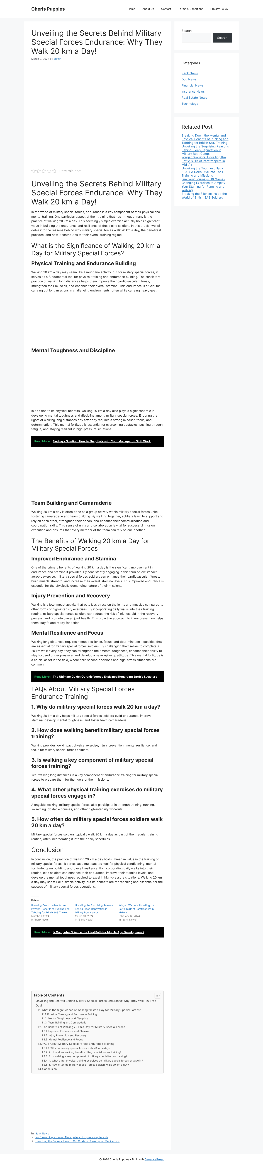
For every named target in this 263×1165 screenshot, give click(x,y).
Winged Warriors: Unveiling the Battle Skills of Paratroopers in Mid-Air (136, 909)
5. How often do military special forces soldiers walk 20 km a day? (89, 1064)
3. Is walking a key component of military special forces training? (88, 1056)
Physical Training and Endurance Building (72, 1014)
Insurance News (193, 91)
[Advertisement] (97, 92)
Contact (166, 9)
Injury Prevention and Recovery (67, 1035)
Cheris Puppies (48, 9)
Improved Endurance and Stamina (68, 1031)
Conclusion (49, 1069)
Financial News (192, 85)
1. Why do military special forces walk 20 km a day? (79, 1048)
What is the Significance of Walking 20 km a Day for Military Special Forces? (91, 1010)
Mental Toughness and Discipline (68, 1018)
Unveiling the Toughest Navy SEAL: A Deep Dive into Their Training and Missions (202, 172)
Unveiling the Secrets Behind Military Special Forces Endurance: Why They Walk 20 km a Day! (96, 1003)
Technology (190, 103)
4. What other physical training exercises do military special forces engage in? (96, 1060)
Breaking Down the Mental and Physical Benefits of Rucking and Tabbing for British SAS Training (50, 909)
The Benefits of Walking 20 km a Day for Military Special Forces (83, 1027)
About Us (148, 9)
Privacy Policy (219, 9)
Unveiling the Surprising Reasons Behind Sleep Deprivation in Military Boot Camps (94, 909)
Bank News (42, 1133)
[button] (156, 996)
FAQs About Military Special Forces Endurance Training (78, 1043)
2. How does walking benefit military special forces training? (85, 1052)
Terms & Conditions (190, 9)
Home (131, 9)
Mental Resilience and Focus (66, 1039)
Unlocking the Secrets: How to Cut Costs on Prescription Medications (77, 1141)
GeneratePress (154, 1159)
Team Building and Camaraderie (67, 1022)
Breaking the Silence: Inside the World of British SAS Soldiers (204, 195)
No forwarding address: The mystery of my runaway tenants (71, 1137)
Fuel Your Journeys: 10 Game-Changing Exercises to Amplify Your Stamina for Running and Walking (203, 184)
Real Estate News (194, 97)
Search (187, 31)
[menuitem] (207, 139)
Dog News (189, 79)
